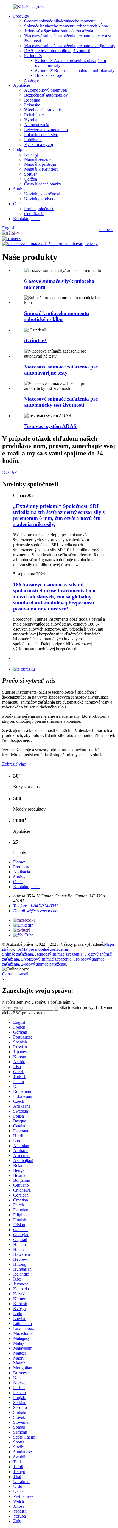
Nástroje (31, 80)
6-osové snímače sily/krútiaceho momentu (60, 21)
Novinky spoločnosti (42, 194)
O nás (18, 203)
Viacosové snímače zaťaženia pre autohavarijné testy (69, 45)
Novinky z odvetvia (41, 198)
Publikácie (33, 139)
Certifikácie (34, 213)
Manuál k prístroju (40, 164)
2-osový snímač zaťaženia (43, 964)
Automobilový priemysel (45, 90)
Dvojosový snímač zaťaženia (46, 959)
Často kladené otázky (42, 184)
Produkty (21, 16)
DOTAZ (9, 472)
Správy (19, 189)
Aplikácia (21, 871)
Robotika (32, 100)
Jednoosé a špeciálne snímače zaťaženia (58, 31)
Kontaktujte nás (26, 218)
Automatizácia (36, 124)
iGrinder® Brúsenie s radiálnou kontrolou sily (74, 70)
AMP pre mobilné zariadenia (43, 949)
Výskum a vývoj (38, 144)
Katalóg (31, 154)
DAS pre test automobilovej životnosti (57, 50)
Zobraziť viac (17, 764)
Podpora (20, 149)
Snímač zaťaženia (17, 954)
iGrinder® (33, 55)
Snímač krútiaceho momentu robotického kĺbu (56, 316)
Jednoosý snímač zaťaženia (58, 954)
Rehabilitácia (35, 114)
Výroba (30, 119)
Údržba (30, 179)
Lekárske (32, 105)
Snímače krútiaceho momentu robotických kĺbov (66, 26)
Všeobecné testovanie (43, 110)
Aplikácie (21, 85)
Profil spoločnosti (39, 208)
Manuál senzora (38, 159)
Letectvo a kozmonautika (46, 129)
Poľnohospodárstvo (41, 134)
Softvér (30, 174)
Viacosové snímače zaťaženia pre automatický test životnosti (61, 402)
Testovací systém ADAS (50, 426)
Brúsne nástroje (48, 75)
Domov (19, 862)
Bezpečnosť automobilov (46, 95)
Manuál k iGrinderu (41, 169)
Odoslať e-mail (15, 974)
